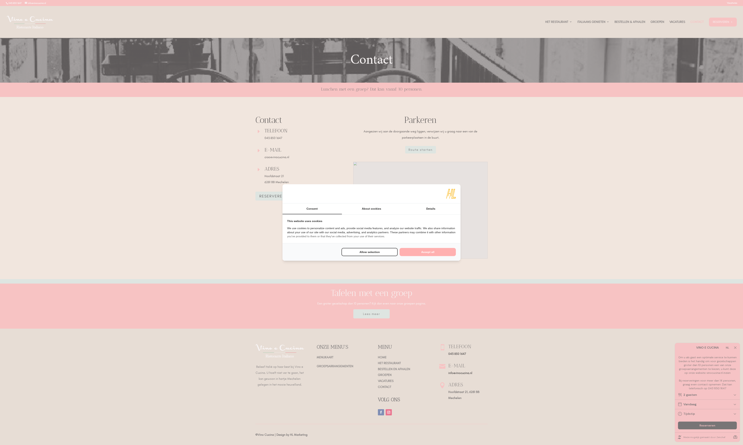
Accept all (427, 252)
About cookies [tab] (371, 208)
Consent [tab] (312, 208)
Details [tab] (430, 208)
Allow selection (370, 252)
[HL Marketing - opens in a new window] (451, 194)
